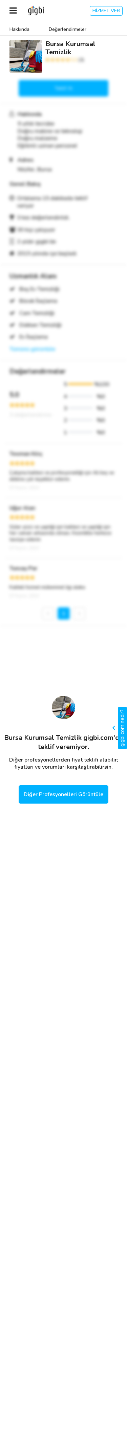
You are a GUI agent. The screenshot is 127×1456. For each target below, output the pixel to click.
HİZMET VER (106, 10)
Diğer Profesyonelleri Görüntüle (63, 794)
